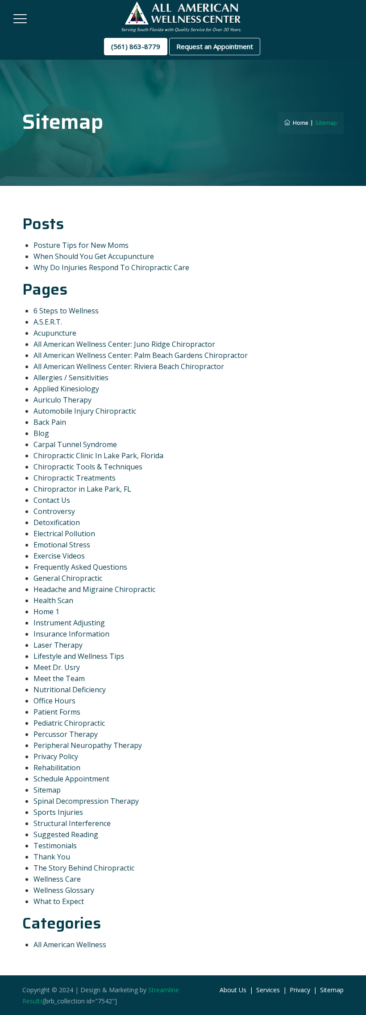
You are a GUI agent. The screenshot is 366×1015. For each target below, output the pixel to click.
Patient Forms (56, 712)
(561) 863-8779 (135, 46)
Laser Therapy (58, 645)
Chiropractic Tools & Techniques (87, 467)
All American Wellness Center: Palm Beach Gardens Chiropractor (140, 355)
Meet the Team (59, 678)
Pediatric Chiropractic (69, 723)
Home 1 (46, 611)
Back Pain (49, 422)
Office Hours (54, 701)
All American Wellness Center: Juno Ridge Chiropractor (124, 344)
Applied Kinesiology (66, 389)
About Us (233, 990)
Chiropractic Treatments (74, 478)
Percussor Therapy (65, 734)
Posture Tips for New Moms (81, 245)
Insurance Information (71, 634)
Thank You (51, 857)
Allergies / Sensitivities (70, 377)
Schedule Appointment (71, 779)
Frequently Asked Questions (80, 567)
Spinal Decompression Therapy (86, 801)
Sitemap (47, 790)
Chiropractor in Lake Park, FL (82, 489)
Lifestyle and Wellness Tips (78, 656)
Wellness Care (57, 879)
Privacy (300, 990)
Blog (41, 433)
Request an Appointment (214, 46)
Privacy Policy (55, 756)
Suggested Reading (65, 834)
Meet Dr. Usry (56, 667)
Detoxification (56, 522)
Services (268, 990)
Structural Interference (72, 823)
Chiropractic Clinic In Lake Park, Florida (98, 455)
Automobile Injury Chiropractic (84, 411)
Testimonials (55, 846)
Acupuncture (54, 333)
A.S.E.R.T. (47, 322)
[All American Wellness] (182, 16)
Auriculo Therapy (62, 400)
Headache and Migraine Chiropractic (94, 589)
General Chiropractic (67, 578)
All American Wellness (69, 944)
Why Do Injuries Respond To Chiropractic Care (111, 267)
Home (299, 122)
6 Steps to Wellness (66, 311)
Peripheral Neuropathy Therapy (87, 745)
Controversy (54, 511)
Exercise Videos (59, 556)
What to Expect (58, 901)
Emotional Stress (61, 545)
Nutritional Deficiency (69, 689)
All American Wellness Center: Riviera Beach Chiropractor (128, 366)
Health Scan (53, 600)
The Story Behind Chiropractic (83, 868)
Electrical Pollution (64, 533)
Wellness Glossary (63, 890)
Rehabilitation (56, 768)
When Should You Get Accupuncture (93, 256)
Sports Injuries (58, 812)
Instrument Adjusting (69, 623)
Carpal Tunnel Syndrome (75, 444)
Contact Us (51, 500)
